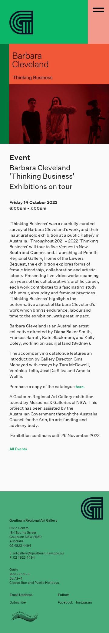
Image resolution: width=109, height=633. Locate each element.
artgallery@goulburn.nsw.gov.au (38, 553)
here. (80, 386)
